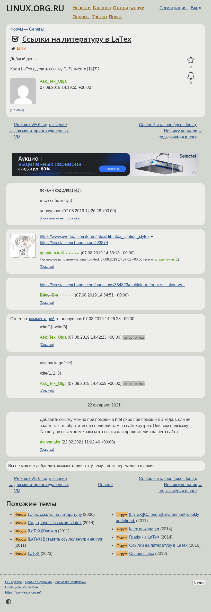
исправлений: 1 (166, 259)
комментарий (42, 319)
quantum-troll (52, 253)
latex (21, 48)
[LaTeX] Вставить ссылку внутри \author (65, 539)
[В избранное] (191, 60)
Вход (196, 7)
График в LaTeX (144, 537)
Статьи (120, 7)
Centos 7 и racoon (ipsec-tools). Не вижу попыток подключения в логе (168, 131)
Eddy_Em (49, 295)
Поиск (115, 16)
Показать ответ (53, 218)
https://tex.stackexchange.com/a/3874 (74, 242)
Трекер (99, 16)
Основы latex (141, 553)
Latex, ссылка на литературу (55, 514)
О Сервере (13, 582)
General (36, 29)
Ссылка (17, 110)
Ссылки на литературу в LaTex (76, 39)
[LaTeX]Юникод (42, 531)
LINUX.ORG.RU (35, 8)
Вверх (199, 582)
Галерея (102, 7)
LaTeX (34, 553)
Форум (137, 7)
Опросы (81, 16)
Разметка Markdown (70, 582)
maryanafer (50, 442)
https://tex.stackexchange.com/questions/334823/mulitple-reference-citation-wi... (112, 285)
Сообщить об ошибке (21, 587)
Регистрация (173, 7)
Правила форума (38, 582)
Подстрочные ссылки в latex (55, 523)
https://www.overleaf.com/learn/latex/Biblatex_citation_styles (95, 236)
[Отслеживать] (191, 75)
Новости (82, 7)
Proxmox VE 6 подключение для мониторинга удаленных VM (41, 131)
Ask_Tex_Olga (53, 81)
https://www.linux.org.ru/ (23, 592)
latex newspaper (144, 529)
